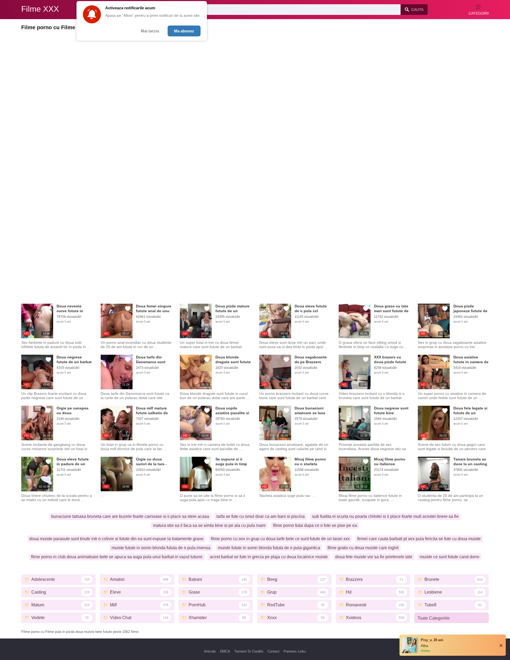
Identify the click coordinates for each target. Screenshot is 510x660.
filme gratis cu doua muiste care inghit (363, 547)
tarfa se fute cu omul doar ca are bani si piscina (260, 516)
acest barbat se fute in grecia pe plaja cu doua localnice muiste (269, 557)
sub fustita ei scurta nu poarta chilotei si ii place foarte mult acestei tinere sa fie (385, 516)
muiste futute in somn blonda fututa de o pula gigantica (269, 547)
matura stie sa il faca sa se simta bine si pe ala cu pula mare (209, 525)
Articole (210, 651)
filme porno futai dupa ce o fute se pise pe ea (315, 525)
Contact (273, 651)
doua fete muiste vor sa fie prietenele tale (373, 557)
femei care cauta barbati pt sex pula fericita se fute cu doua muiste (419, 538)
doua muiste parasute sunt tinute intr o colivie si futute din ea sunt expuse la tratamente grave (116, 538)
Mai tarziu (150, 31)
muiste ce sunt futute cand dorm (449, 557)
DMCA (225, 651)
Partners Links (295, 651)
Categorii (479, 13)
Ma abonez (184, 31)
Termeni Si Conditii (248, 651)
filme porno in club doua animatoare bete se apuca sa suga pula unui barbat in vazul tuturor (116, 557)
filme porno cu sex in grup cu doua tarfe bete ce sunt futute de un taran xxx (280, 538)
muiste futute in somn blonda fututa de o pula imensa (161, 547)
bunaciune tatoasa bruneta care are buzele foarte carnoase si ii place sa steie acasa (130, 516)
